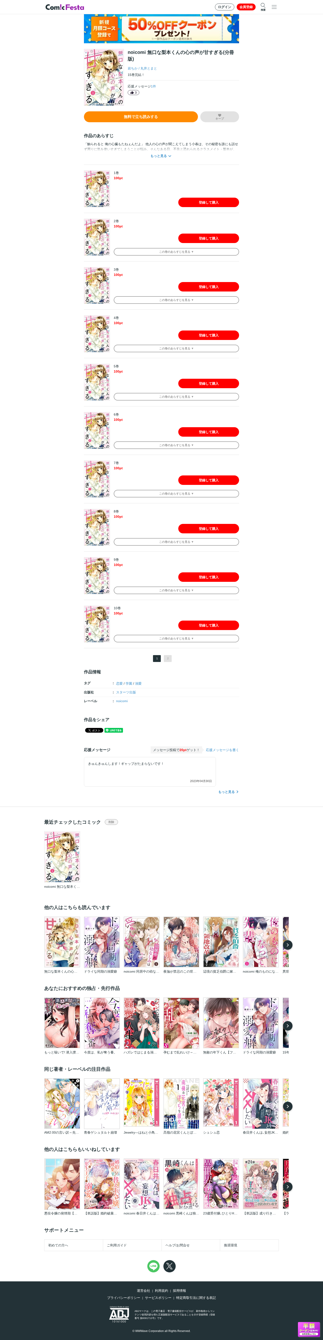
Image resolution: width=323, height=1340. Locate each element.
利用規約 (161, 1290)
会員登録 (246, 7)
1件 (153, 86)
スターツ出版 (126, 692)
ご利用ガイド (117, 1245)
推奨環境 (230, 1245)
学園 (129, 683)
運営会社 (143, 1290)
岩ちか (133, 68)
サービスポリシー (158, 1298)
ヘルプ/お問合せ (178, 1245)
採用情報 (179, 1290)
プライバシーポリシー (123, 1298)
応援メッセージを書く (222, 750)
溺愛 (138, 683)
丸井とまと (148, 68)
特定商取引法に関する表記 (196, 1298)
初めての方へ (58, 1245)
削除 (111, 822)
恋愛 (119, 683)
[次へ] (287, 945)
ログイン (224, 7)
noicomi (122, 701)
